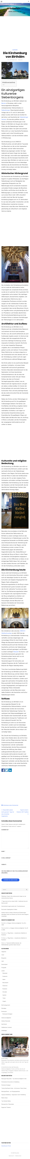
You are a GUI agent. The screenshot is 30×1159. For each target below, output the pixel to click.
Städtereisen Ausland (6, 1027)
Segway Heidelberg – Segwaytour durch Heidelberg (13, 1094)
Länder (3, 971)
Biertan (3, 103)
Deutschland (4, 964)
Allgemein (3, 951)
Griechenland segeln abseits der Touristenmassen (13, 906)
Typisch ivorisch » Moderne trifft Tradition (23, 811)
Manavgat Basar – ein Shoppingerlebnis (10, 1091)
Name (3, 851)
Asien (2, 955)
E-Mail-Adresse (6, 858)
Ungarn (4, 1001)
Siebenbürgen (5, 110)
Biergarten (3, 958)
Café (2, 961)
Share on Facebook (3, 770)
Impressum (11, 1156)
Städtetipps (4, 1030)
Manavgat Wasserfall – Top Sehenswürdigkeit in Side (13, 1078)
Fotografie (3, 967)
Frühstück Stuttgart (5, 1085)
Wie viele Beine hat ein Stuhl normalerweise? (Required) (14, 872)
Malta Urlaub (4, 1098)
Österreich (5, 985)
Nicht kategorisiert (5, 1005)
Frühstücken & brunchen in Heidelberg (10, 1082)
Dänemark (5, 973)
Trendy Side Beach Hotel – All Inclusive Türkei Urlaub (13, 1088)
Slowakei (5, 992)
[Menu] (1, 1)
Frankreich (5, 976)
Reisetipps (3, 1008)
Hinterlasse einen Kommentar (10, 805)
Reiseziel (16, 652)
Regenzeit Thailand (6, 1107)
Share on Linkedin (10, 770)
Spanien (4, 995)
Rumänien (15, 49)
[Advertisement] (15, 32)
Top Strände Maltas (6, 1101)
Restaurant (4, 1011)
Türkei (4, 998)
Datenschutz (18, 1156)
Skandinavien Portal (6, 1146)
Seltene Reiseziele (5, 1021)
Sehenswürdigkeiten (6, 1017)
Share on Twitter (6, 770)
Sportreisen (4, 1024)
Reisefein (15, 8)
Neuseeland (5, 982)
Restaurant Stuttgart (7, 1014)
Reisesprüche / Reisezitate (7, 1104)
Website (3, 864)
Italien (4, 979)
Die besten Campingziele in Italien (9, 909)
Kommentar (5, 829)
